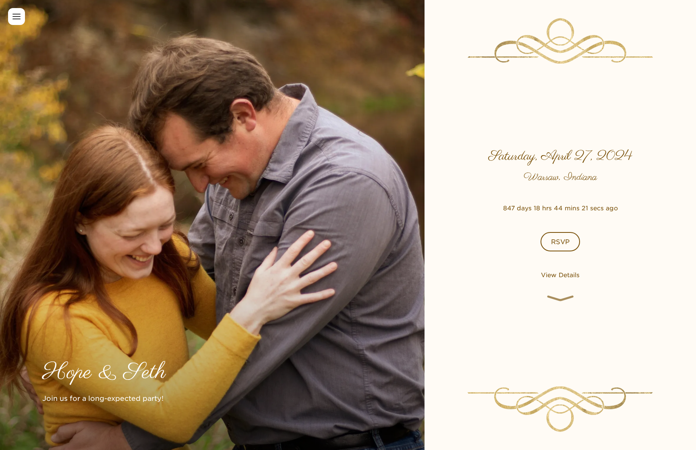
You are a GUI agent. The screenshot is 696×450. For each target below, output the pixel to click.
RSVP (560, 241)
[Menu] (16, 16)
